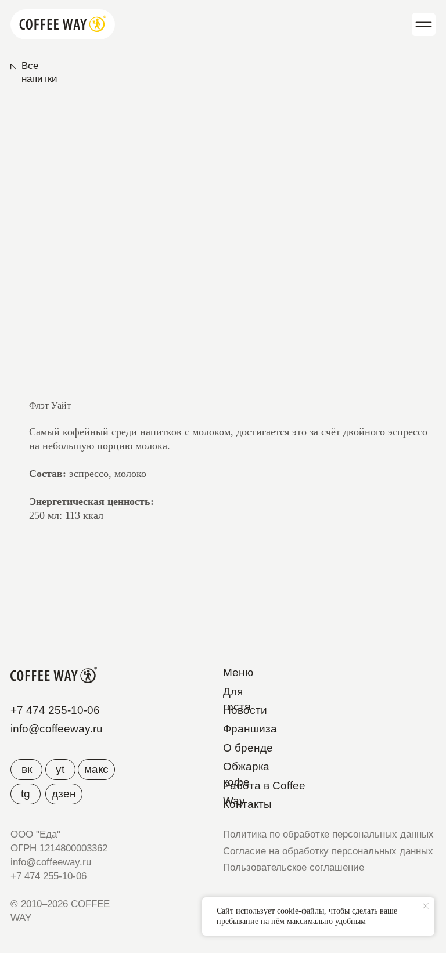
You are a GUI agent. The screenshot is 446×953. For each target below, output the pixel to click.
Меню (238, 672)
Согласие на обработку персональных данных (328, 851)
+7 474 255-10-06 (55, 710)
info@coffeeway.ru (56, 729)
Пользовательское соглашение (293, 867)
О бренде (248, 748)
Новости (245, 710)
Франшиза (250, 729)
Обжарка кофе (246, 774)
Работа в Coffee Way (264, 793)
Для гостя (236, 699)
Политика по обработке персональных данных (328, 834)
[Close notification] (425, 906)
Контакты (247, 804)
